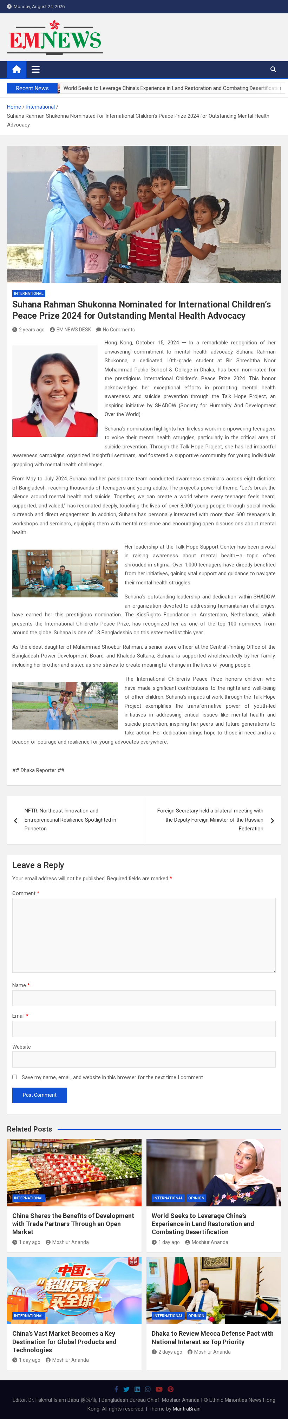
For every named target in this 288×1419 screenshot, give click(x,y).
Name (21, 985)
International (29, 293)
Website (21, 1047)
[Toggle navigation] (35, 69)
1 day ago (29, 1242)
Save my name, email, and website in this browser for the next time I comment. (113, 1077)
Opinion (196, 1198)
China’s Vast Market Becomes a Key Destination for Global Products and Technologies (64, 1342)
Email (20, 1016)
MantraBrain (187, 1409)
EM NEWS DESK (74, 329)
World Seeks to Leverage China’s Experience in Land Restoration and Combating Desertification (203, 1224)
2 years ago (32, 329)
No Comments (119, 329)
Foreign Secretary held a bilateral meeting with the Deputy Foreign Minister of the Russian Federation (210, 820)
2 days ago (170, 1352)
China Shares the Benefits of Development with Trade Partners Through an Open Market (73, 1224)
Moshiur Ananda (70, 1242)
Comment (25, 893)
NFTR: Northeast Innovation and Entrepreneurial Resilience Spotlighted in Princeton (70, 820)
